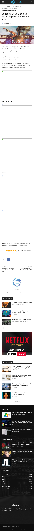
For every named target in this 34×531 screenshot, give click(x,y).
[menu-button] (3, 2)
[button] (31, 2)
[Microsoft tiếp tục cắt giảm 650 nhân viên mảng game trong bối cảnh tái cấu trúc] (6, 423)
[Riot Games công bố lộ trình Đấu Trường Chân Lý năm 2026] (6, 313)
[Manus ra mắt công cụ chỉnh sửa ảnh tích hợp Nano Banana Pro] (6, 377)
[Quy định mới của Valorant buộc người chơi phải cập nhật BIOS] (6, 305)
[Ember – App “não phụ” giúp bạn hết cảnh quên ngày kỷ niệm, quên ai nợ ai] (6, 369)
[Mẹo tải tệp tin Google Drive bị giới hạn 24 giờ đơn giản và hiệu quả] (6, 415)
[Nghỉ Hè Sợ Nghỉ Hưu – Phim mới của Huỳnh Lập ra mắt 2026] (6, 395)
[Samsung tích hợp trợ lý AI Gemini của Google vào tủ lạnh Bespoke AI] (6, 386)
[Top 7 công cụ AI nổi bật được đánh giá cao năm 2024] (6, 432)
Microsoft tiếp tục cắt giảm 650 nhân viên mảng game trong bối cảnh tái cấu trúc (22, 422)
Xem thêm (16, 401)
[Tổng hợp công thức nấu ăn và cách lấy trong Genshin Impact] (6, 454)
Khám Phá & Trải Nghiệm (16, 6)
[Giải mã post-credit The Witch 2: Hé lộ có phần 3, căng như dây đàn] (6, 462)
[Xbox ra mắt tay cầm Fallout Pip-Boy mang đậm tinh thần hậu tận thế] (6, 322)
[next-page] (5, 328)
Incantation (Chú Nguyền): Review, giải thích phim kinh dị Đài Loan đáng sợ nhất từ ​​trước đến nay (22, 444)
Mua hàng (10, 529)
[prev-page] (3, 328)
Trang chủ (4, 6)
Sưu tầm (7, 23)
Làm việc (20, 529)
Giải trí (15, 529)
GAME (8, 6)
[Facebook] (8, 259)
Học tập (25, 529)
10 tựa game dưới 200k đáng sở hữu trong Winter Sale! (8, 269)
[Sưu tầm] (3, 23)
